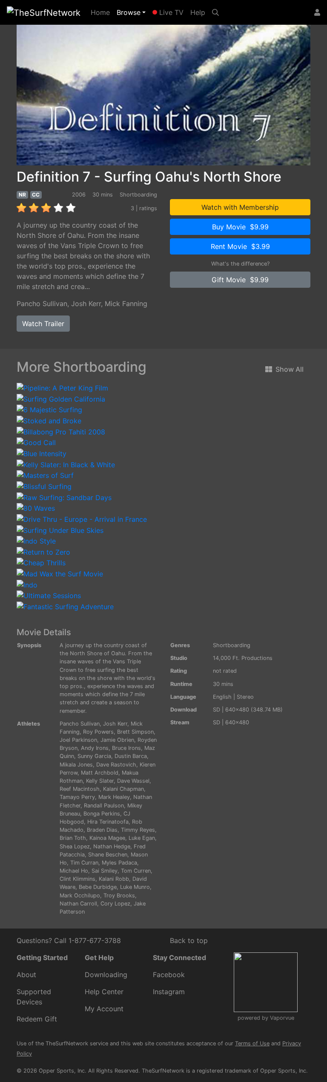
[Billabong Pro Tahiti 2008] (61, 431)
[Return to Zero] (43, 551)
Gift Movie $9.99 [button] (240, 279)
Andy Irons (95, 748)
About (26, 974)
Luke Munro (135, 887)
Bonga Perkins (101, 813)
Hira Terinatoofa (108, 822)
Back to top (189, 940)
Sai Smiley (105, 871)
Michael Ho (74, 871)
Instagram (169, 991)
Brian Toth (73, 838)
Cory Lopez (115, 903)
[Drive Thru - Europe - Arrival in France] (82, 518)
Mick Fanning (126, 303)
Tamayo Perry (77, 797)
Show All (289, 369)
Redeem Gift (37, 1019)
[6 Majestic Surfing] (49, 409)
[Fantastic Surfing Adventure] (65, 606)
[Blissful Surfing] (44, 485)
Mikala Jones (76, 764)
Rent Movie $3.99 (240, 246)
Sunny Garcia (94, 756)
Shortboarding (231, 645)
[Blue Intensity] (41, 452)
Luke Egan (142, 838)
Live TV (170, 12)
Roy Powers (98, 732)
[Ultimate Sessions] (49, 595)
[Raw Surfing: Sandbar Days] (64, 496)
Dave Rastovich (116, 764)
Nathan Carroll (78, 903)
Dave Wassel (133, 781)
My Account (104, 1008)
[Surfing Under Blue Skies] (60, 529)
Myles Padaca (119, 862)
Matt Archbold (99, 773)
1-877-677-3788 (95, 940)
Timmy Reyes (138, 830)
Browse (129, 12)
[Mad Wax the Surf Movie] (60, 573)
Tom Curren (136, 871)
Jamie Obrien (117, 740)
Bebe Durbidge (98, 887)
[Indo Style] (36, 540)
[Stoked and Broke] (49, 420)
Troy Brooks (119, 895)
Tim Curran (84, 862)
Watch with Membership (240, 207)
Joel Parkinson (78, 740)
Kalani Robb (114, 879)
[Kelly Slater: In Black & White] (66, 464)
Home (102, 12)
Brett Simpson (135, 732)
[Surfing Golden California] (61, 398)
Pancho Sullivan (42, 303)
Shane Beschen (107, 854)
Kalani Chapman (123, 789)
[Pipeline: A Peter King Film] (62, 387)
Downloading (106, 974)
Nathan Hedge (111, 846)
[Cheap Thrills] (41, 562)
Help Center (104, 991)
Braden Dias (102, 830)
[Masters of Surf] (45, 475)
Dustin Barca (131, 756)
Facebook (169, 974)
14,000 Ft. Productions (242, 658)
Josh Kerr (86, 303)
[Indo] (27, 584)
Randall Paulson (104, 805)
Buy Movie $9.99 (240, 227)
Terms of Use (252, 1043)
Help (197, 12)
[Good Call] (36, 442)
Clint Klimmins (77, 879)
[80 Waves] (36, 507)
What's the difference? (240, 263)
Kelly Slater (100, 781)
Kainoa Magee (107, 838)
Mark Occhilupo (80, 895)
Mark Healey (114, 797)
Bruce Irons (126, 748)
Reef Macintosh (80, 789)
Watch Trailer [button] (43, 323)
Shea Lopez (75, 846)
